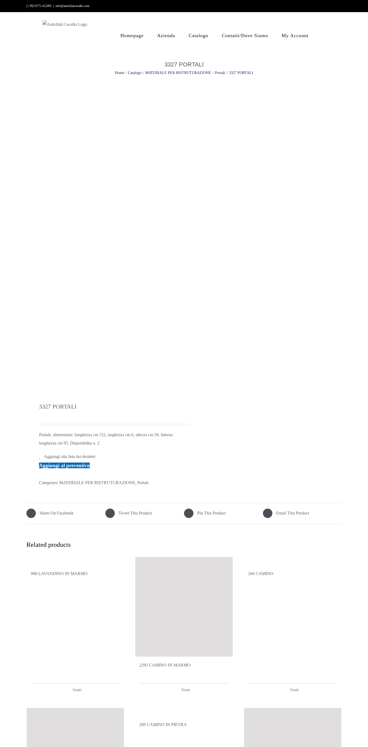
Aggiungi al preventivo (64, 465)
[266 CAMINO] (292, 561)
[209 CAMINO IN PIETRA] (183, 712)
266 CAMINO (260, 573)
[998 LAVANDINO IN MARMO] (75, 561)
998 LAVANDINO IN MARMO (59, 573)
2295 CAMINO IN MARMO (164, 665)
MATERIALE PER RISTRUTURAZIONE (97, 482)
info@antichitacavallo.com (72, 6)
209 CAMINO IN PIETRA (163, 724)
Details (77, 690)
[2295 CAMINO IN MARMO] (183, 607)
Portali (142, 482)
